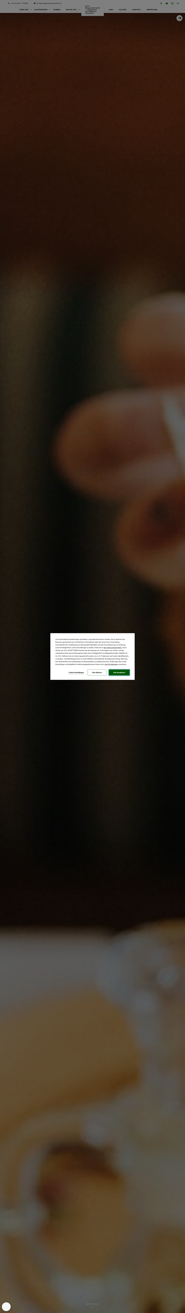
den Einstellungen (111, 664)
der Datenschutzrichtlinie (112, 648)
